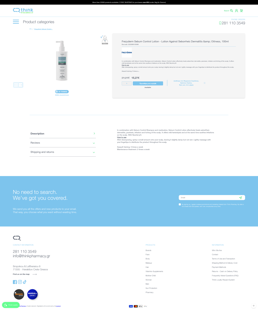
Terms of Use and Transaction (223, 259)
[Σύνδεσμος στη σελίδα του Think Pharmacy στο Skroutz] (19, 300)
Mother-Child (151, 276)
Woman (149, 280)
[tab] (63, 133)
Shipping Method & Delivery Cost (224, 263)
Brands (148, 250)
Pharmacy (149, 292)
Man (147, 284)
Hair (147, 267)
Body (148, 259)
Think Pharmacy (22, 306)
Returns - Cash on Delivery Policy (225, 271)
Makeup (149, 263)
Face (147, 254)
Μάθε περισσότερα (62, 95)
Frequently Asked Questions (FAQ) (225, 276)
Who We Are (217, 250)
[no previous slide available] (16, 85)
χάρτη (191, 85)
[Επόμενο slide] (20, 85)
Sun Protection (151, 288)
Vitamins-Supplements (154, 271)
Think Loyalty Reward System (223, 280)
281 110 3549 (233, 23)
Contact (215, 254)
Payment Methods (219, 267)
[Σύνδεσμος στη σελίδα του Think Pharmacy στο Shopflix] (32, 301)
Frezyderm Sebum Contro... (43, 29)
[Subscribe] (240, 197)
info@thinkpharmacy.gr (31, 256)
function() (58, 306)
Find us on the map (21, 274)
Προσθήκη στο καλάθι (148, 83)
